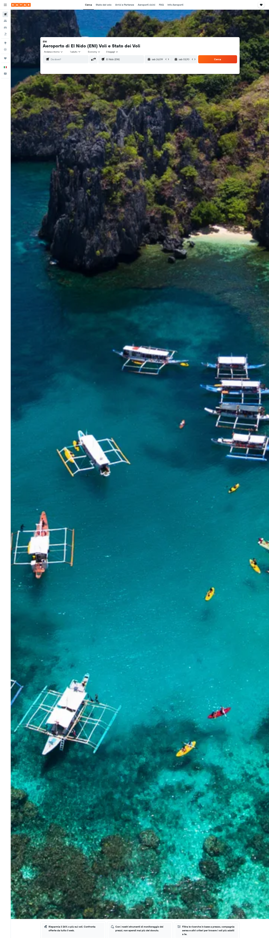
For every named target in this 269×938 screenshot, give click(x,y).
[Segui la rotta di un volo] (5, 49)
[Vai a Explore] (5, 43)
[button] (5, 4)
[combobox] (53, 51)
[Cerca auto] (5, 27)
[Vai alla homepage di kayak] (21, 5)
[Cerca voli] (5, 14)
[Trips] (5, 58)
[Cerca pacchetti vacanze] (5, 34)
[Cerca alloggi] (5, 21)
